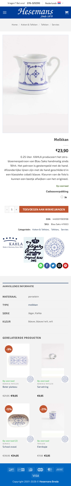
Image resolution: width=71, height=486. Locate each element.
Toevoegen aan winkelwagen (44, 209)
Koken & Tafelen (29, 24)
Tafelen (44, 24)
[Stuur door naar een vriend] (59, 266)
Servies (55, 24)
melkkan (33, 304)
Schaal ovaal (10, 446)
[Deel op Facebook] (47, 266)
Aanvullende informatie (18, 286)
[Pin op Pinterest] (65, 266)
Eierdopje (42, 446)
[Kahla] (13, 250)
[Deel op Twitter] (53, 266)
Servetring (42, 386)
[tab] (35, 286)
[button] (5, 12)
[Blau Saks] (54, 250)
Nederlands (51, 3)
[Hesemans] (35, 13)
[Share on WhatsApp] (41, 266)
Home (15, 24)
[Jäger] (34, 250)
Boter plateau (10, 386)
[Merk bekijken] (30, 379)
